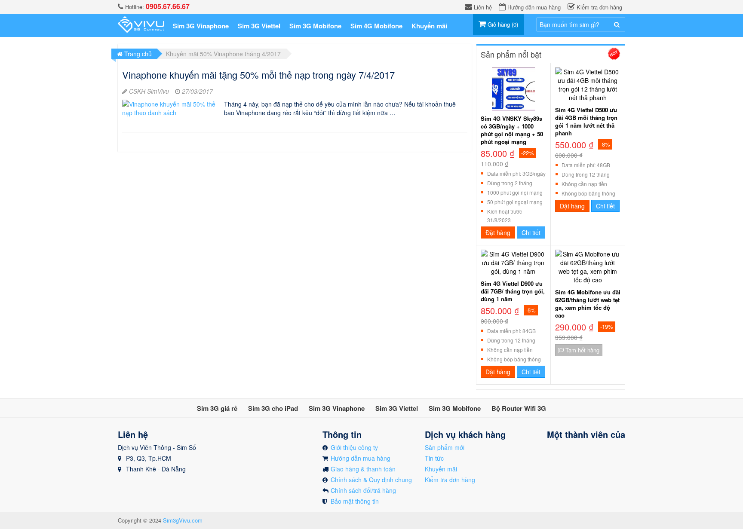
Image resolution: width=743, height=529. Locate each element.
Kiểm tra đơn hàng (450, 479)
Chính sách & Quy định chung (371, 479)
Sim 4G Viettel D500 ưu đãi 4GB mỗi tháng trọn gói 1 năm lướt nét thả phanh (586, 121)
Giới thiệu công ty (354, 447)
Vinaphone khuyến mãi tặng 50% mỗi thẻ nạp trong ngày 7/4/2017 (258, 74)
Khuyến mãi (441, 469)
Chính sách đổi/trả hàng (363, 490)
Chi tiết (531, 232)
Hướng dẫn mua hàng (360, 458)
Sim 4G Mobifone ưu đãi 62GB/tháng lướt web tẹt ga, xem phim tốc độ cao (587, 303)
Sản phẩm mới (444, 447)
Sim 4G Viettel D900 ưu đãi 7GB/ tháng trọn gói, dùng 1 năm (513, 291)
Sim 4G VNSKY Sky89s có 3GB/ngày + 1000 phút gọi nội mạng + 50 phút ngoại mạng (512, 130)
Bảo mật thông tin (355, 501)
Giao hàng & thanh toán (363, 469)
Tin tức (434, 458)
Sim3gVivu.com (183, 520)
